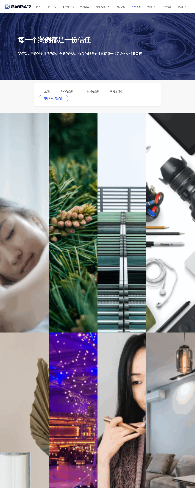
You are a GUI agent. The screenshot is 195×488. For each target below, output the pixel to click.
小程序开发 (68, 6)
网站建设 (120, 6)
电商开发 (85, 6)
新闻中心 (152, 6)
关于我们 (167, 6)
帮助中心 (183, 6)
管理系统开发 (103, 6)
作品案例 (136, 6)
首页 (38, 6)
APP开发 (51, 6)
